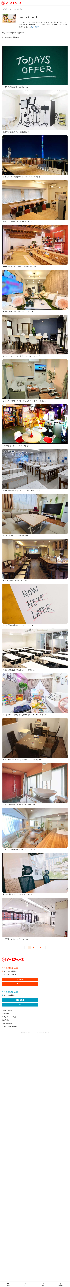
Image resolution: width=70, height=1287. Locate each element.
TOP (5, 9)
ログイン (20, 984)
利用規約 (6, 1020)
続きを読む (35, 27)
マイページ (60, 1285)
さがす (8, 1285)
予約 (43, 1285)
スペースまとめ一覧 (16, 9)
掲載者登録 (20, 1000)
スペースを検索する (10, 971)
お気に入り (26, 1285)
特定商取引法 (7, 1023)
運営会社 (6, 1013)
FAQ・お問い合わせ (9, 1026)
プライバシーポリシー (10, 1017)
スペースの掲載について (11, 995)
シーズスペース (34, 1032)
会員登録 (20, 979)
